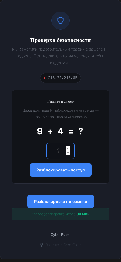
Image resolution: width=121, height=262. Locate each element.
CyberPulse (61, 234)
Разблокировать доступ (60, 170)
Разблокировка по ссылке (60, 201)
